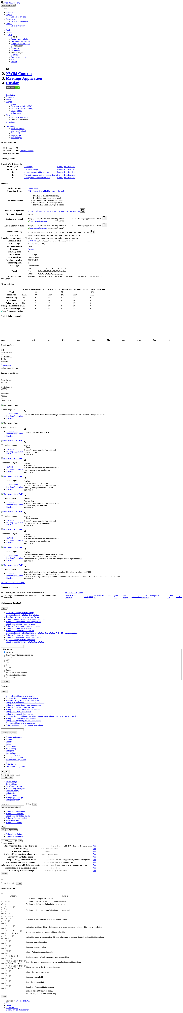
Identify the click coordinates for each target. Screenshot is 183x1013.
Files (8, 115)
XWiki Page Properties (74, 593)
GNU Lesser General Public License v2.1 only (46, 191)
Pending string (11, 795)
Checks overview (18, 26)
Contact (9, 1005)
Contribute (15, 55)
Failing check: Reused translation (37, 178)
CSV (86, 597)
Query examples (7, 843)
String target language (14, 797)
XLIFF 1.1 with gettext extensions (19, 655)
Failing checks (16, 111)
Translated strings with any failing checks (40, 175)
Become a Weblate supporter (17, 1010)
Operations (10, 122)
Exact (29, 804)
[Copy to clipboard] (82, 210)
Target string (11, 748)
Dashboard (10, 12)
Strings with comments (15, 814)
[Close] (2, 879)
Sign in (9, 32)
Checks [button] (9, 23)
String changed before (14, 836)
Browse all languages (19, 21)
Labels (8, 744)
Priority (9, 742)
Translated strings (31, 169)
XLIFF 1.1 (10, 657)
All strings (28, 167)
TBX (134, 597)
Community (10, 126)
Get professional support (20, 43)
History (14, 104)
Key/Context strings (14, 786)
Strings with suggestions (15, 811)
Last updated (11, 753)
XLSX (179, 597)
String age (10, 751)
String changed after (14, 834)
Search (8, 99)
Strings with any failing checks (36, 172)
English (27, 445)
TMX (138, 597)
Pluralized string (12, 820)
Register (9, 30)
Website (14, 61)
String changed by (13, 800)
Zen (73, 167)
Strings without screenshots (16, 818)
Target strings (11, 784)
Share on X (15, 133)
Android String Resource (71, 596)
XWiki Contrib (19, 73)
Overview (10, 97)
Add (34, 804)
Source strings (11, 782)
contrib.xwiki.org (34, 188)
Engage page (16, 135)
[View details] (25, 412)
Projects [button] (9, 14)
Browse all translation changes (13, 583)
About (13, 59)
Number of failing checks (16, 760)
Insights (9, 102)
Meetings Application (24, 78)
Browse (23, 151)
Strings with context (14, 823)
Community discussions (20, 41)
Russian (12, 83)
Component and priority (15, 766)
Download (32, 241)
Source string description (15, 788)
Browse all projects (18, 17)
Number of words (13, 755)
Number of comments (14, 757)
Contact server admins (19, 39)
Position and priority (14, 737)
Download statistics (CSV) (21, 106)
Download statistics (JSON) (22, 108)
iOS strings (125, 596)
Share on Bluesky (18, 129)
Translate (29, 151)
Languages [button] (10, 19)
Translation (10, 95)
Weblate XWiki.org (12, 3)
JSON (91, 597)
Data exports (16, 113)
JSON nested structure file (16, 672)
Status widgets (16, 138)
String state (10, 793)
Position (9, 739)
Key (7, 762)
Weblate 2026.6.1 (23, 1001)
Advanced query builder (10, 775)
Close (19, 883)
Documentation (17, 48)
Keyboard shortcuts (18, 50)
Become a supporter (19, 57)
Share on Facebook (18, 131)
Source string (11, 746)
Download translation (19, 117)
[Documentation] (2, 159)
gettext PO (10, 652)
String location (11, 764)
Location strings (12, 791)
